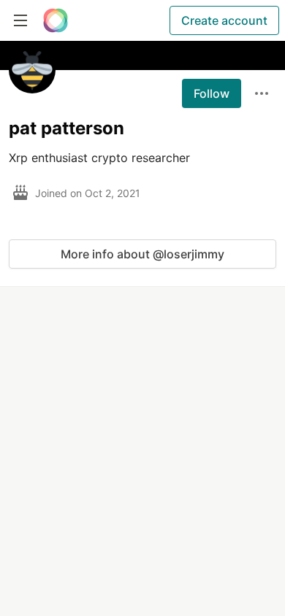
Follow (211, 93)
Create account (224, 20)
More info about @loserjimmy (142, 254)
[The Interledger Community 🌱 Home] (55, 20)
